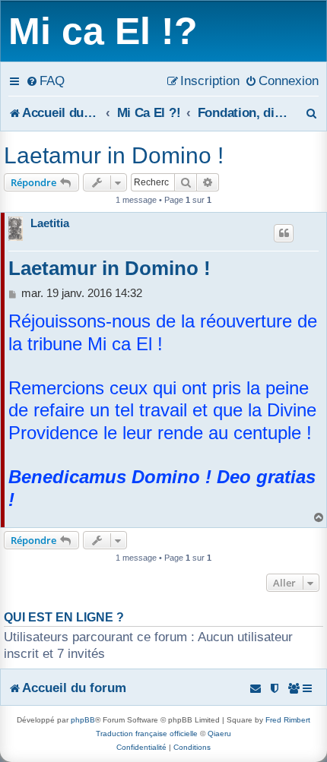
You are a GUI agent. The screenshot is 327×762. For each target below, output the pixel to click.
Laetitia (49, 223)
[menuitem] (45, 80)
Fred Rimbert (287, 720)
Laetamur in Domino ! (114, 155)
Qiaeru (219, 733)
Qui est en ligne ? (64, 617)
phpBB (83, 720)
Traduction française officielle (147, 733)
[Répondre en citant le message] (284, 233)
